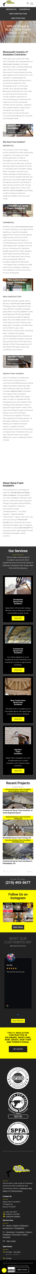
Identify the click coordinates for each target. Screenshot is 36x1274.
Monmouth (16, 1235)
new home (25, 303)
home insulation (17, 190)
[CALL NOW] (4, 1270)
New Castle (11, 1241)
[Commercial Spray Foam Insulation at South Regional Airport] (18, 798)
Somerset (6, 1237)
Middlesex (7, 1235)
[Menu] (30, 3)
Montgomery (8, 1228)
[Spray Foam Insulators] (15, 3)
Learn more (22, 1270)
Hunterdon (20, 1232)
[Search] (26, 3)
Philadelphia (19, 1228)
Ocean (24, 1235)
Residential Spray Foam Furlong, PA (17, 838)
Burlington (10, 1232)
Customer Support (13, 1216)
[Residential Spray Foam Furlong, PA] (18, 826)
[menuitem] (26, 3)
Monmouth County (11, 64)
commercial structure (24, 227)
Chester (16, 1226)
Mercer (28, 1232)
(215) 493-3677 (24, 528)
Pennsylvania (17, 1191)
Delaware (24, 1188)
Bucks (9, 1226)
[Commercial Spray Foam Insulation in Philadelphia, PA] (18, 849)
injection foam (16, 391)
